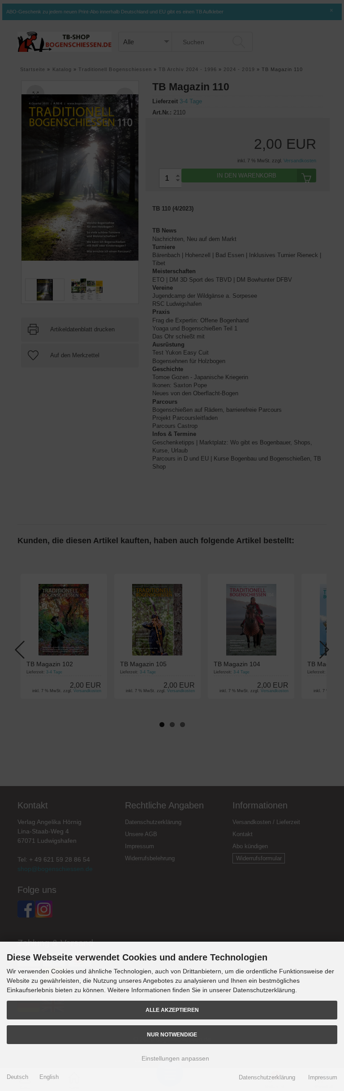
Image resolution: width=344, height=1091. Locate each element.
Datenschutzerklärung (267, 1077)
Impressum (322, 1077)
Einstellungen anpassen (174, 1058)
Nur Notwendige (172, 1034)
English (49, 1077)
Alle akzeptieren (172, 1010)
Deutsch (17, 1077)
